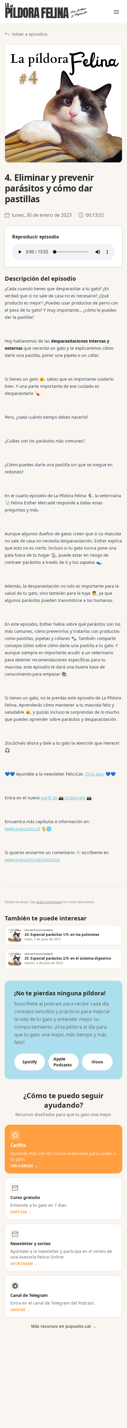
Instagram (75, 798)
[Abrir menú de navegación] (116, 12)
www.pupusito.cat (22, 828)
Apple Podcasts (62, 1062)
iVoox (97, 1062)
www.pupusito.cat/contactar (32, 859)
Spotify (29, 1062)
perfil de (49, 798)
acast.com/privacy (49, 902)
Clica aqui (94, 774)
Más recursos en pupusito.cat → (63, 1326)
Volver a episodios (30, 34)
